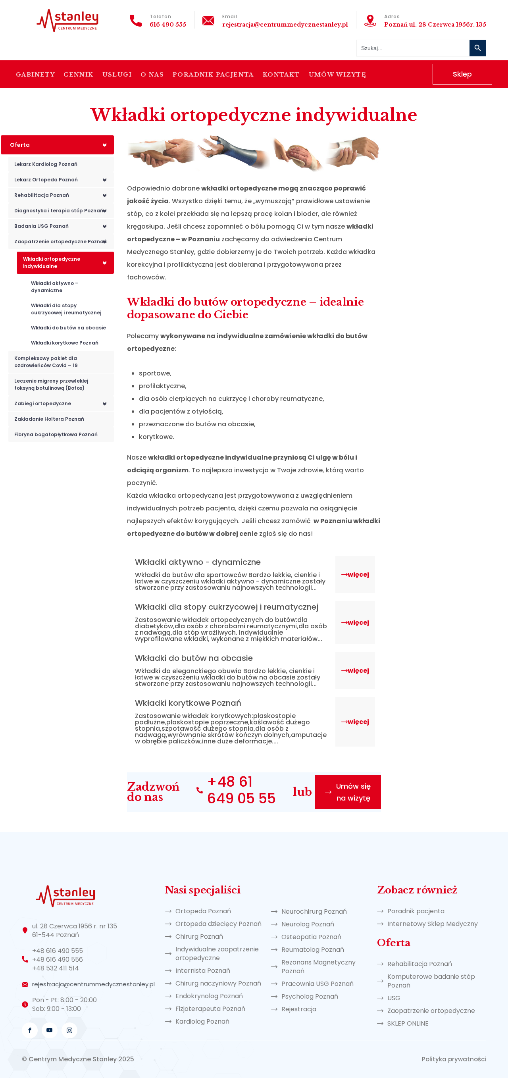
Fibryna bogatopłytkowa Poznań (56, 434)
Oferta (60, 145)
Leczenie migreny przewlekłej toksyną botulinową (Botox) (51, 384)
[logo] (67, 19)
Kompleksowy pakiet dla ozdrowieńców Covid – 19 (46, 362)
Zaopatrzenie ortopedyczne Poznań (62, 241)
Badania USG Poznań (62, 226)
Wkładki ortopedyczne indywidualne (66, 263)
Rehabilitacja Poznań (62, 195)
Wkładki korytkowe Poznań (64, 342)
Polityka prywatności (454, 1059)
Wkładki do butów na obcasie (68, 327)
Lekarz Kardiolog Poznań (45, 164)
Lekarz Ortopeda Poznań (62, 179)
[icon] (30, 1030)
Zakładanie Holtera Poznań (49, 419)
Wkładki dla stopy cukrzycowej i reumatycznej (66, 309)
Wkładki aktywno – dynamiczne (55, 287)
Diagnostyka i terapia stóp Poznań (62, 210)
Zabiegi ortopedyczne (62, 403)
